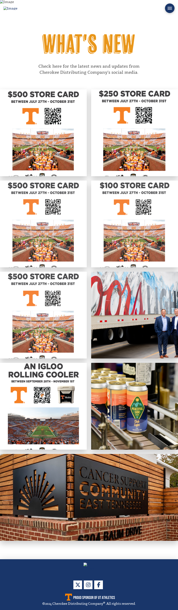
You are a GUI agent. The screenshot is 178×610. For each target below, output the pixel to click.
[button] (170, 8)
